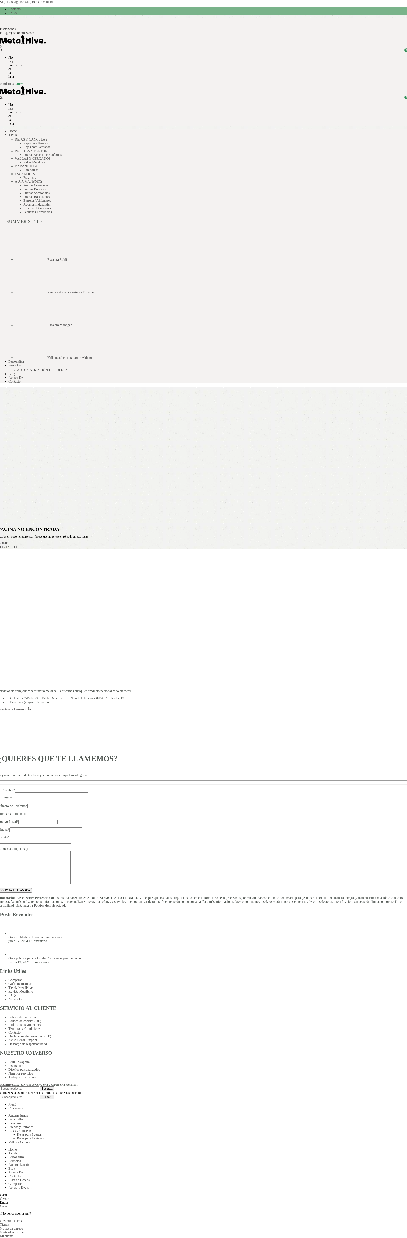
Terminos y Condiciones (24, 1028)
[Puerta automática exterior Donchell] (31, 292)
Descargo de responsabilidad (27, 1044)
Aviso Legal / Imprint (22, 1040)
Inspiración (15, 1066)
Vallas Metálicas (34, 162)
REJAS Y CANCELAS (31, 139)
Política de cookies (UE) (24, 1021)
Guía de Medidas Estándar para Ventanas (35, 937)
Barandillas (30, 170)
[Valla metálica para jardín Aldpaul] (31, 357)
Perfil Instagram (19, 1062)
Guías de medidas (20, 984)
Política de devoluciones (24, 1025)
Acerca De (15, 999)
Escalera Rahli (57, 259)
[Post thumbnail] (16, 933)
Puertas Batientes (34, 189)
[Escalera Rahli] (31, 259)
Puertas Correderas (36, 185)
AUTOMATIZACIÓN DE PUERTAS (43, 370)
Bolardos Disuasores (37, 208)
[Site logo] (23, 42)
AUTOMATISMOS (28, 181)
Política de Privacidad (49, 905)
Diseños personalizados (24, 1069)
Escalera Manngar (59, 325)
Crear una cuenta (11, 1221)
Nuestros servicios (20, 1073)
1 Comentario (38, 941)
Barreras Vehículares (37, 200)
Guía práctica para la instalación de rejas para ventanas (44, 958)
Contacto (14, 1032)
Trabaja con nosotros (22, 1077)
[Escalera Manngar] (31, 325)
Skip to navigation (12, 2)
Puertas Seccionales (36, 193)
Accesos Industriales (37, 204)
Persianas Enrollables (37, 212)
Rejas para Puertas (35, 143)
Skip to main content (39, 2)
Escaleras (29, 177)
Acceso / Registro (20, 1187)
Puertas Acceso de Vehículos (42, 154)
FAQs (12, 995)
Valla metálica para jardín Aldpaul (70, 357)
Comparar (15, 980)
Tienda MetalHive (20, 987)
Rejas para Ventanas (36, 147)
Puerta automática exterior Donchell (71, 292)
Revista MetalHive (20, 991)
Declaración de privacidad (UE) (29, 1036)
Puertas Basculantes (36, 197)
